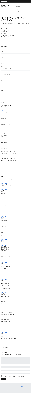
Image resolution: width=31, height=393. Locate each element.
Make (4, 390)
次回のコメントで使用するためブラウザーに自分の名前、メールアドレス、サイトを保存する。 (13, 376)
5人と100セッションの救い (19, 9)
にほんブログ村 (22, 386)
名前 (1, 365)
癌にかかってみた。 (18, 6)
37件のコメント (28, 26)
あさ (2, 21)
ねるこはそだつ (5, 5)
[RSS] (29, 390)
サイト (2, 372)
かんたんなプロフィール (19, 11)
